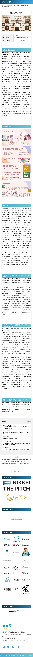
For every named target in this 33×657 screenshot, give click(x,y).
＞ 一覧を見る (28, 421)
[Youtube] (8, 647)
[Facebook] (13, 647)
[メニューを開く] (30, 2)
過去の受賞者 (8, 5)
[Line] (4, 647)
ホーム (3, 5)
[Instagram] (18, 647)
